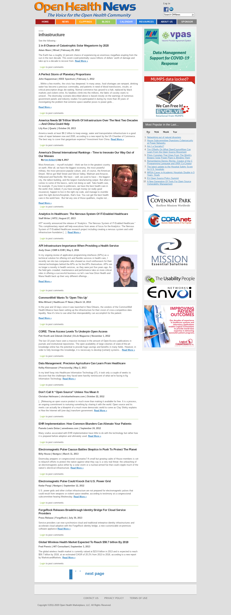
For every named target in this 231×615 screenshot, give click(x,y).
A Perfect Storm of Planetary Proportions (65, 74)
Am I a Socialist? (155, 146)
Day (148, 132)
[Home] (85, 17)
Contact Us (91, 598)
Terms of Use (138, 598)
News (65, 21)
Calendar (126, 21)
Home (45, 21)
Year (175, 132)
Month (166, 132)
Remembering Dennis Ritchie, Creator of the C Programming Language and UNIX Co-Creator (169, 162)
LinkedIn (172, 9)
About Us (167, 21)
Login (42, 67)
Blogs (106, 21)
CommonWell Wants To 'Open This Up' (63, 297)
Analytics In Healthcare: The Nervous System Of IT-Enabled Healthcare (83, 214)
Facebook (166, 9)
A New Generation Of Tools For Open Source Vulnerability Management (169, 182)
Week (156, 132)
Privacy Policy (114, 598)
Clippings (85, 21)
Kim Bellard (50, 160)
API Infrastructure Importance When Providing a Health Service (79, 245)
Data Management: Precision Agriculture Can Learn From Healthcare (82, 363)
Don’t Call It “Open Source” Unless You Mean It (69, 392)
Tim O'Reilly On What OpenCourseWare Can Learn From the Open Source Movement (169, 150)
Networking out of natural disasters (164, 137)
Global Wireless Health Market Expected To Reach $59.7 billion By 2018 (83, 542)
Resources (146, 21)
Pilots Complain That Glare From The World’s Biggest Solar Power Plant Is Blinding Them (169, 156)
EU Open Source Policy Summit (163, 178)
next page (94, 573)
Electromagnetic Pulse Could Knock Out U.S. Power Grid (75, 481)
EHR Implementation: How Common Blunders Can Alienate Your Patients (85, 423)
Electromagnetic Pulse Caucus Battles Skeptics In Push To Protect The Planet (88, 449)
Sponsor (187, 21)
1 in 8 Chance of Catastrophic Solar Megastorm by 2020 (74, 45)
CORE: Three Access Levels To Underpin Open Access (73, 331)
